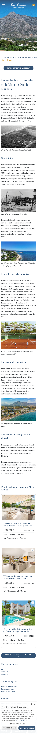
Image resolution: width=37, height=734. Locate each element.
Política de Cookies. (22, 720)
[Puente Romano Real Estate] (18, 5)
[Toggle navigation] (3, 5)
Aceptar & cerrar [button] (27, 728)
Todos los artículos (9, 57)
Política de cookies (8, 691)
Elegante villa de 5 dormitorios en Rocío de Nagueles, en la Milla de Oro (17, 631)
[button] (18, 723)
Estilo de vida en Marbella (27, 57)
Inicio (3, 669)
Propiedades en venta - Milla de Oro (18, 655)
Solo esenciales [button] (9, 728)
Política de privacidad (9, 686)
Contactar (4, 674)
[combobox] (32, 704)
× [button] (34, 704)
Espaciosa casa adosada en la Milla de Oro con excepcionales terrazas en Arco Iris (17, 525)
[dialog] (18, 718)
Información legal (7, 689)
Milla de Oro (27, 465)
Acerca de (5, 672)
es (28, 5)
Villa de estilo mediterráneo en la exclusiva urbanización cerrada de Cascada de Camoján (17, 578)
